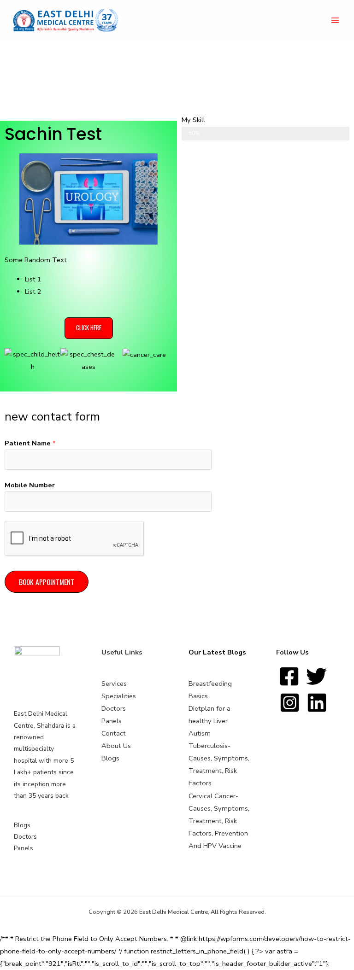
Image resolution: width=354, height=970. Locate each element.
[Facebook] (289, 676)
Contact (113, 733)
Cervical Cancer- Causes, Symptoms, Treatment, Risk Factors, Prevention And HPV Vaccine (219, 820)
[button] (89, 328)
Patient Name (30, 443)
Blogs (22, 825)
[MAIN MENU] (335, 20)
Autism (200, 733)
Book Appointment (46, 581)
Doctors (25, 836)
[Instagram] (290, 703)
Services (114, 683)
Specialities (118, 696)
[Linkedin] (317, 703)
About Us (116, 745)
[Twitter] (316, 676)
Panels (23, 848)
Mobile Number (30, 485)
